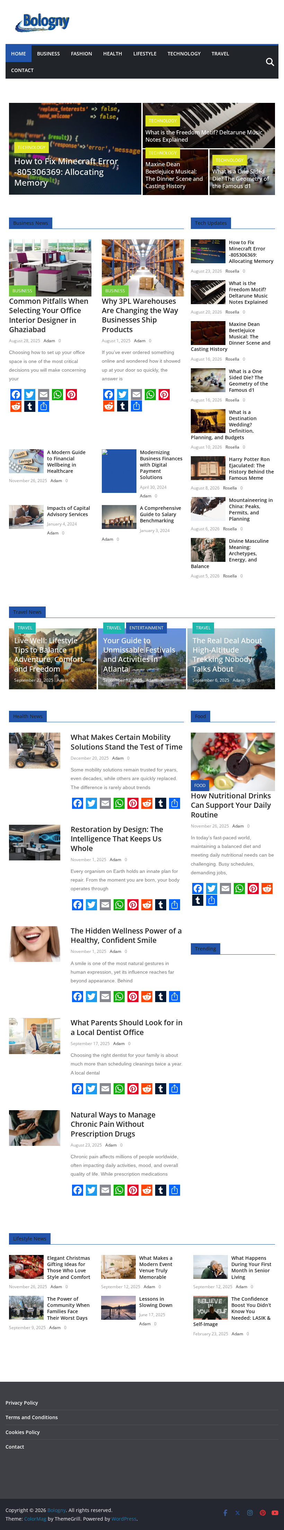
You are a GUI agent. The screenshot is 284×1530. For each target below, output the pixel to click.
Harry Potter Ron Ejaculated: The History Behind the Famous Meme (251, 468)
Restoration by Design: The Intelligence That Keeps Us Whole (117, 838)
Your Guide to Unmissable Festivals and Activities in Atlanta (139, 655)
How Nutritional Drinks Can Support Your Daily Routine (231, 805)
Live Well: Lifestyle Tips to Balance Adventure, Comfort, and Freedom (49, 655)
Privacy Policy (22, 1402)
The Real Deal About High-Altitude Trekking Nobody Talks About (227, 655)
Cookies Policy (23, 1432)
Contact (22, 70)
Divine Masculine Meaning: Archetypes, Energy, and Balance (230, 553)
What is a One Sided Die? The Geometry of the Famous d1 (240, 179)
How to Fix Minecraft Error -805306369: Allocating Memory (66, 171)
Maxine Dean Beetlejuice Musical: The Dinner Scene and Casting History (174, 174)
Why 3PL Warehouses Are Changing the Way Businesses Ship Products (140, 315)
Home (18, 53)
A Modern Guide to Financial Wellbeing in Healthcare (66, 462)
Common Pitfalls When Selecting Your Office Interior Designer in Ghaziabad (48, 315)
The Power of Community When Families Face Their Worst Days (68, 1308)
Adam (49, 341)
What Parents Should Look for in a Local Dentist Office (127, 1027)
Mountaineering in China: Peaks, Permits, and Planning (251, 509)
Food (200, 785)
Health (112, 53)
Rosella (232, 271)
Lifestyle (145, 53)
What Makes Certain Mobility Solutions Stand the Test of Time (127, 741)
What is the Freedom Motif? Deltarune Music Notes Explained (204, 136)
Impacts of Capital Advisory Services (68, 511)
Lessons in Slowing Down (155, 1301)
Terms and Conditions (32, 1417)
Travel (220, 53)
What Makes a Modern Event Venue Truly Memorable (155, 1267)
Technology (184, 53)
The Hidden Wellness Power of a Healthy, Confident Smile (126, 935)
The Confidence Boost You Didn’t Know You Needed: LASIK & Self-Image (232, 1311)
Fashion (81, 53)
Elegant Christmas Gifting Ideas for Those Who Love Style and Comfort (68, 1267)
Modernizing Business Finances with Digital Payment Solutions (161, 465)
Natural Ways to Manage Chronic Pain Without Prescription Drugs (113, 1124)
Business (48, 53)
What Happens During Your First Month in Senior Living (251, 1267)
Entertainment (146, 628)
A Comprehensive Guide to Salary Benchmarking (160, 514)
